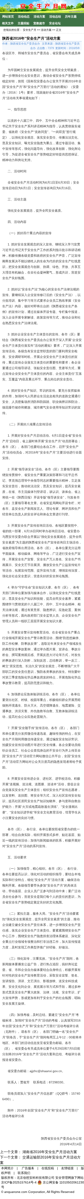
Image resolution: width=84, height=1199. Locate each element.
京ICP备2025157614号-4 (19, 1182)
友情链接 (67, 1168)
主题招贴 (23, 23)
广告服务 (28, 1168)
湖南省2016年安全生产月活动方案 (49, 1152)
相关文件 (8, 23)
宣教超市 (39, 23)
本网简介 (7, 1168)
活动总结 (55, 16)
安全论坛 (55, 23)
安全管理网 (63, 1177)
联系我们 (24, 1173)
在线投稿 (47, 1168)
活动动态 (24, 16)
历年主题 (71, 16)
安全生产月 (29, 29)
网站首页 (8, 16)
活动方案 (39, 16)
